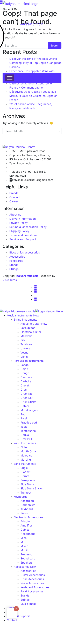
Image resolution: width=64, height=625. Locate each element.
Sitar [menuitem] (23, 340)
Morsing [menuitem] (25, 459)
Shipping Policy (19, 231)
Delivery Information (22, 218)
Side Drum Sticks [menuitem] (31, 488)
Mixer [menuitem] (24, 546)
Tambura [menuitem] (26, 344)
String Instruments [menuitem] (25, 319)
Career (13, 201)
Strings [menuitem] (25, 599)
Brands (13, 193)
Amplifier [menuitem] (26, 525)
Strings (13, 269)
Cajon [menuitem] (24, 369)
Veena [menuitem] (24, 352)
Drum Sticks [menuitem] (28, 402)
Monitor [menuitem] (25, 550)
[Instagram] (35, 291)
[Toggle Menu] (9, 77)
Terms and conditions (23, 235)
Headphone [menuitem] (27, 533)
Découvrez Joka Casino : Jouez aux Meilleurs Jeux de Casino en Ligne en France (33, 96)
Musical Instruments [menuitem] (23, 315)
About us (15, 214)
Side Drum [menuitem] (27, 484)
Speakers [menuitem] (26, 562)
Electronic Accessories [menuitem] (28, 517)
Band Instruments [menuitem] (25, 463)
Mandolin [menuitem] (26, 336)
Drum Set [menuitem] (26, 398)
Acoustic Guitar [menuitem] (33, 323)
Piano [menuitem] (24, 513)
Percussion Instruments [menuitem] (29, 360)
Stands (13, 265)
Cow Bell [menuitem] (26, 439)
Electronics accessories (24, 252)
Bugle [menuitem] (24, 468)
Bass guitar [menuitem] (27, 327)
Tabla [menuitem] (23, 426)
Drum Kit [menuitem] (26, 393)
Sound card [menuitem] (27, 558)
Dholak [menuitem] (25, 385)
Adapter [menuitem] (25, 521)
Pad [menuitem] (22, 414)
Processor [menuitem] (26, 554)
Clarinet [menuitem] (25, 472)
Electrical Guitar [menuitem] (30, 332)
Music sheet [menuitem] (28, 603)
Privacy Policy (18, 222)
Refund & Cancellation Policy (28, 227)
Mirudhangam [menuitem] (29, 410)
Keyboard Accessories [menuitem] (34, 587)
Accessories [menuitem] (25, 566)
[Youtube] (35, 299)
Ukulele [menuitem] (25, 348)
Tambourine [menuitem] (28, 430)
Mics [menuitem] (23, 538)
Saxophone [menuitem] (27, 480)
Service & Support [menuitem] (18, 616)
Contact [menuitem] (12, 620)
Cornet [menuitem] (24, 476)
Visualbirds (10, 280)
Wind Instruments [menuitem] (25, 443)
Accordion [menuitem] (27, 500)
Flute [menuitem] (23, 447)
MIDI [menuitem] (23, 542)
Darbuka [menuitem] (25, 381)
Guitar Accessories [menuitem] (32, 575)
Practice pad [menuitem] (28, 422)
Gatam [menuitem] (24, 406)
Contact (14, 197)
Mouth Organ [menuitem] (28, 451)
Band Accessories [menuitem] (31, 591)
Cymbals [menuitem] (26, 377)
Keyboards (16, 260)
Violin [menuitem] (24, 356)
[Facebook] (35, 286)
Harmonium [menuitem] (27, 505)
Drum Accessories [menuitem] (32, 579)
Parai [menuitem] (23, 418)
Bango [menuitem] (24, 365)
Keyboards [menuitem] (20, 496)
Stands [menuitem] (24, 595)
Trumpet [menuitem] (25, 492)
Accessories (17, 256)
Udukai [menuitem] (25, 435)
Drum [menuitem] (23, 389)
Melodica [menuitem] (26, 455)
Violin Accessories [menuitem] (32, 583)
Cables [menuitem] (24, 529)
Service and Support (22, 239)
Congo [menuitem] (24, 373)
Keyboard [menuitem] (26, 509)
